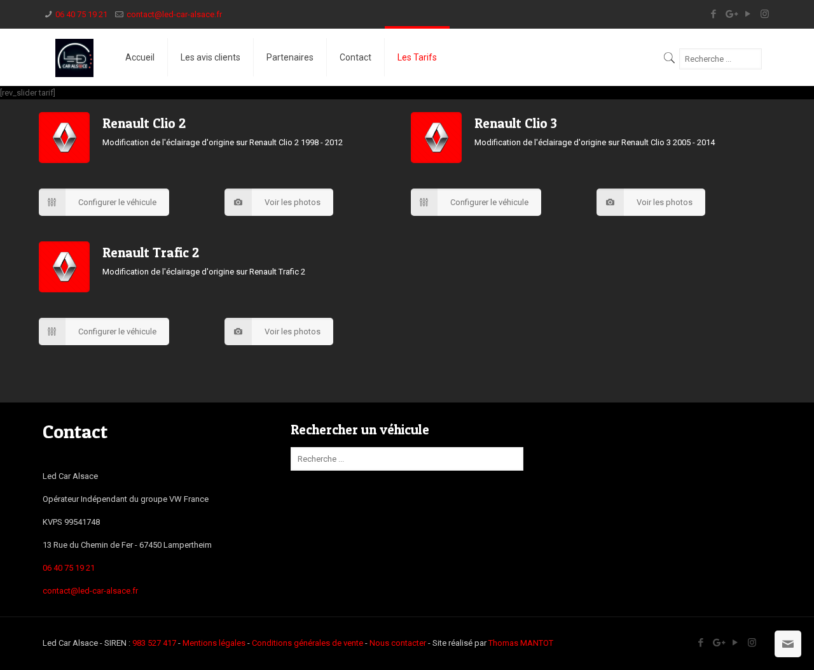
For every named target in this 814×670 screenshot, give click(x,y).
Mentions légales (214, 643)
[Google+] (730, 14)
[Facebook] (713, 14)
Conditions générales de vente (307, 643)
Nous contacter (397, 643)
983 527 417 (154, 643)
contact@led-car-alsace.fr (174, 14)
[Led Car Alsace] (74, 57)
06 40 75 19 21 (81, 14)
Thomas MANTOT (520, 643)
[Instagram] (764, 14)
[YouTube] (747, 14)
